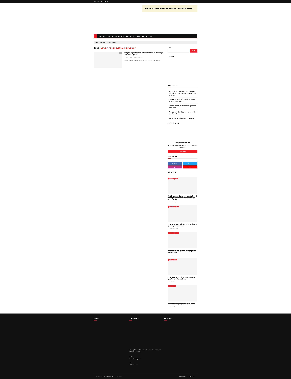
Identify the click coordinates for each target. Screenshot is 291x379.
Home (95, 1)
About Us (99, 1)
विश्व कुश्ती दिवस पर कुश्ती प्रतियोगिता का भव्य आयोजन (181, 118)
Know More (183, 151)
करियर (122, 36)
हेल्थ (151, 36)
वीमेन (147, 36)
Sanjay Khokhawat (138, 57)
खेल (112, 36)
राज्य (104, 36)
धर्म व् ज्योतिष (132, 36)
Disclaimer (191, 376)
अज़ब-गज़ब (117, 36)
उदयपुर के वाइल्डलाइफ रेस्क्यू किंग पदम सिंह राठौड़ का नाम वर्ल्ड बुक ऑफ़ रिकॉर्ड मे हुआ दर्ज (144, 54)
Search (170, 47)
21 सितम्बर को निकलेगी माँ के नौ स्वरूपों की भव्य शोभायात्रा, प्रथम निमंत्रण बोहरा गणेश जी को (182, 100)
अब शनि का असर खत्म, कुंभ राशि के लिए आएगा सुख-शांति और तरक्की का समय (182, 107)
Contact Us (105, 1)
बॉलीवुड (138, 36)
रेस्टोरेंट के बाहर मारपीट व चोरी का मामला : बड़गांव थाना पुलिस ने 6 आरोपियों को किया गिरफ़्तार (183, 113)
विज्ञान (127, 36)
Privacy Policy (182, 376)
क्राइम (108, 36)
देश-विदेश (99, 36)
